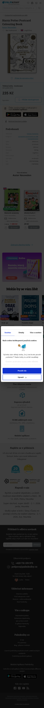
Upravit (21, 377)
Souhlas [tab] (8, 333)
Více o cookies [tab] (35, 333)
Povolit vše (22, 371)
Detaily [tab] (21, 333)
